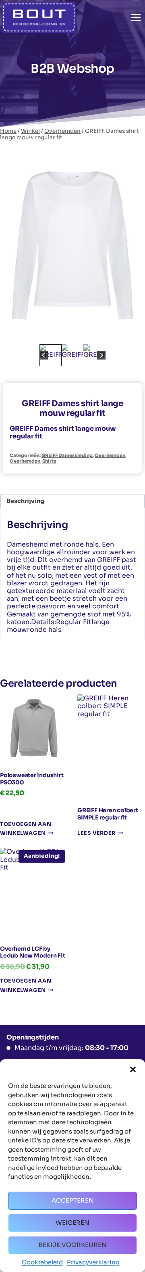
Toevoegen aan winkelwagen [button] (25, 829)
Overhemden (110, 455)
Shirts (49, 461)
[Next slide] (101, 355)
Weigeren (72, 1222)
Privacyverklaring (93, 1262)
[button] (133, 1069)
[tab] (66, 334)
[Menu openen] (135, 17)
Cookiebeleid (42, 1262)
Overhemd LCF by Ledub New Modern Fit (32, 952)
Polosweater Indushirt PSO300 (32, 778)
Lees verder (96, 833)
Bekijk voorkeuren (73, 1245)
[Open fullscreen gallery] (130, 334)
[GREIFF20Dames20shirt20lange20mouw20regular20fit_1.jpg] (72, 245)
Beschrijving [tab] (25, 501)
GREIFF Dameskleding (67, 455)
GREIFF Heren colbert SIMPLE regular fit (107, 814)
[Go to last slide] (43, 355)
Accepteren (73, 1200)
